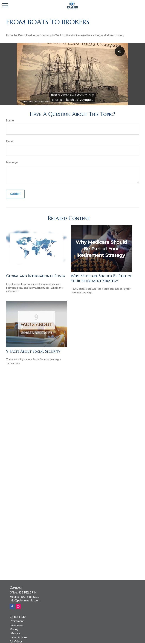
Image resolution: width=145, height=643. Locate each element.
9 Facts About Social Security (33, 351)
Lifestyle (15, 633)
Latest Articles (18, 637)
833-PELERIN (27, 592)
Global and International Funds (35, 276)
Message (12, 162)
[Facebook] (12, 606)
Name (10, 120)
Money (14, 629)
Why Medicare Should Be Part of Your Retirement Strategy (101, 278)
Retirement (17, 621)
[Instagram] (18, 606)
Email (9, 141)
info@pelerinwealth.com (25, 600)
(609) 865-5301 (29, 596)
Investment (16, 625)
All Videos (16, 641)
